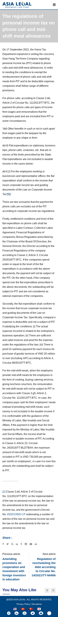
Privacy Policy (23, 604)
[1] (3, 491)
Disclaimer (37, 604)
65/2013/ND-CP (16, 514)
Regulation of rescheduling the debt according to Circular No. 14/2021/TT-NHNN (44, 567)
